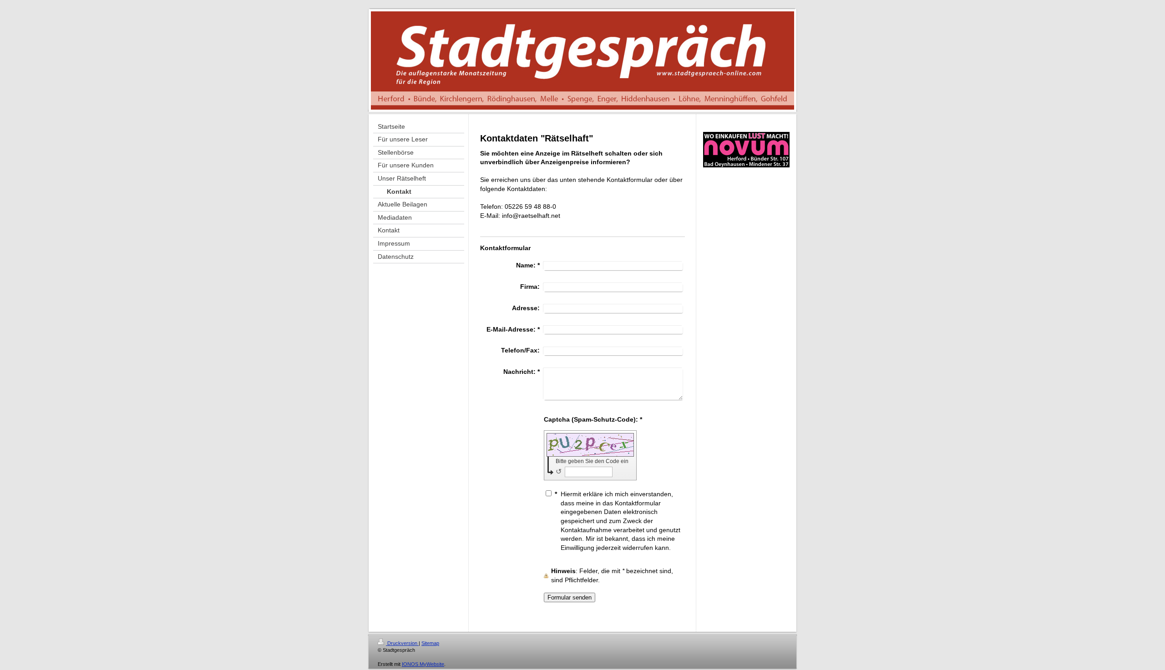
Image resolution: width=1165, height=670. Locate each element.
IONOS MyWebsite (423, 664)
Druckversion (402, 643)
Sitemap (430, 643)
